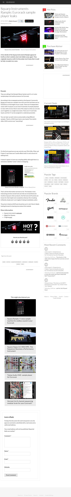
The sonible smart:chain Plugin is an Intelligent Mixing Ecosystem (56, 115)
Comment (7, 436)
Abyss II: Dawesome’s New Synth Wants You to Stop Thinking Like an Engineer (56, 160)
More (5, 215)
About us (46, 296)
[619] (63, 200)
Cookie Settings (57, 298)
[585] (51, 208)
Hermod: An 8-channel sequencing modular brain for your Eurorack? (20, 402)
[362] (63, 217)
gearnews (10, 2)
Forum (3, 102)
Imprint (61, 296)
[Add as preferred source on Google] (29, 21)
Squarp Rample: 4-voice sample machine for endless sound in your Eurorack (20, 321)
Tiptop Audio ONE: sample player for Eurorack (19, 376)
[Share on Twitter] (36, 256)
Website (7, 467)
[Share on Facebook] (30, 256)
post (10, 217)
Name (6, 451)
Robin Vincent (13, 21)
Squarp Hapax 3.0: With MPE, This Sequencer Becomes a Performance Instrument (20, 349)
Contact (66, 296)
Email (6, 459)
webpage (19, 213)
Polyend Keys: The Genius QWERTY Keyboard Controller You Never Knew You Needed (56, 284)
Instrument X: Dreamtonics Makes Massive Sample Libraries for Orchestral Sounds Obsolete (54, 253)
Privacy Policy (53, 296)
